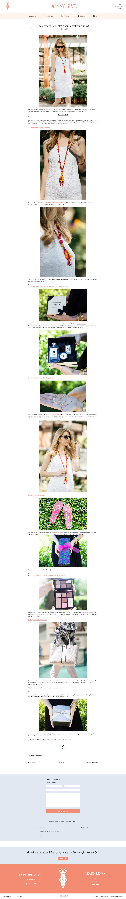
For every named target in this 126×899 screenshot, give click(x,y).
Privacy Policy (94, 896)
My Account (118, 6)
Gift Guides (65, 16)
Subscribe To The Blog (92, 762)
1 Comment (33, 762)
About (120, 4)
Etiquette (32, 16)
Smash (120, 896)
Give (96, 27)
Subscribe (95, 884)
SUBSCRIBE (63, 858)
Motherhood (48, 16)
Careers (19, 896)
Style (95, 16)
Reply (41, 834)
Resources (81, 16)
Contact (95, 881)
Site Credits (104, 896)
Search (120, 8)
